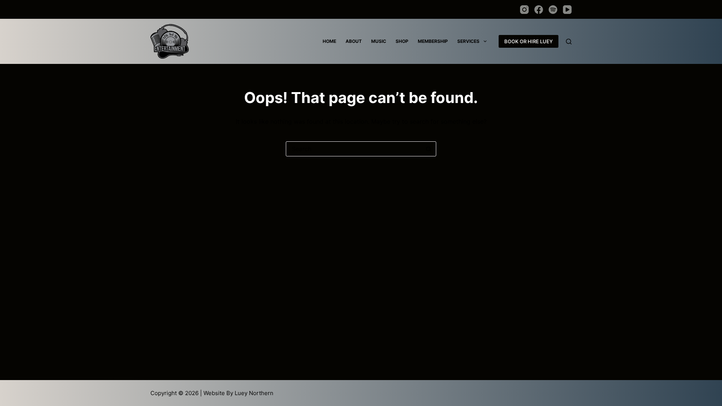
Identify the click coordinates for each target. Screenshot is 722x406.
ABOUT (354, 41)
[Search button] (428, 148)
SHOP (402, 41)
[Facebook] (538, 9)
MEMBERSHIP (433, 41)
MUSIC (378, 41)
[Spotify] (553, 9)
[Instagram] (524, 9)
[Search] (569, 41)
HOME (329, 41)
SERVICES (468, 41)
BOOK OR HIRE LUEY (528, 41)
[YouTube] (567, 9)
